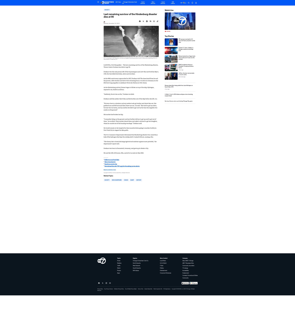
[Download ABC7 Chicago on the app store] (185, 283)
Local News (163, 260)
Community (185, 278)
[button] (98, 2)
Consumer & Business (165, 273)
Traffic (118, 265)
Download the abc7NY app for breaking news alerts (122, 166)
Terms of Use (140, 288)
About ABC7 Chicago (187, 260)
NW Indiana (173, 2)
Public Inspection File (157, 288)
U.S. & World (163, 263)
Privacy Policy (100, 288)
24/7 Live (118, 2)
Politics (162, 268)
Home (118, 260)
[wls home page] (101, 261)
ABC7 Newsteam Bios (188, 263)
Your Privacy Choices (108, 288)
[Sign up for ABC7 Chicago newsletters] (110, 283)
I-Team (161, 265)
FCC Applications (166, 288)
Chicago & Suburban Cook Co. (129, 2)
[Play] (180, 21)
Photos (119, 270)
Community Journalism (188, 265)
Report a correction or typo (110, 169)
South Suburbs (163, 2)
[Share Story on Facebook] (140, 21)
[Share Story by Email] (154, 21)
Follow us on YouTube (111, 160)
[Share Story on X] (143, 21)
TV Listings (185, 268)
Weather (119, 263)
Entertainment (163, 270)
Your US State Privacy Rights (131, 288)
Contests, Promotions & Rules (190, 275)
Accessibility (185, 270)
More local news (110, 162)
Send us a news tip (111, 164)
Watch (118, 268)
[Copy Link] (157, 21)
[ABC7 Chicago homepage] (107, 2)
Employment (185, 273)
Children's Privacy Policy (119, 288)
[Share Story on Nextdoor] (150, 21)
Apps (118, 273)
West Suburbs (153, 2)
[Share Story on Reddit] (147, 21)
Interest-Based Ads (148, 288)
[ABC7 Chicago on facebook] (98, 283)
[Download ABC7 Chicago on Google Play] (194, 283)
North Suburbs (143, 2)
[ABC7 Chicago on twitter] (102, 283)
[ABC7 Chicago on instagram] (106, 283)
